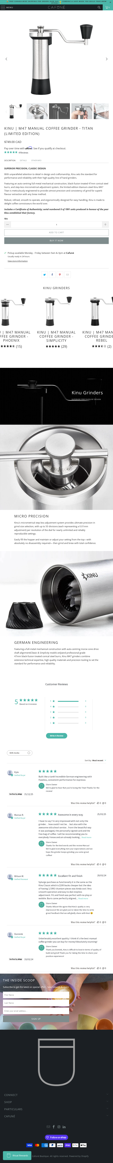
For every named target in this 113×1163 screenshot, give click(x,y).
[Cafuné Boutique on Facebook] (53, 1127)
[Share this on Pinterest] (60, 274)
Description (9, 160)
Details (23, 160)
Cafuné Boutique (40, 1156)
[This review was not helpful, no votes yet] (103, 803)
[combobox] (95, 760)
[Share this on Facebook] (52, 274)
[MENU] (1, 7)
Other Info (36, 160)
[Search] (99, 7)
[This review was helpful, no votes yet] (98, 803)
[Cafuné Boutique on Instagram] (59, 1127)
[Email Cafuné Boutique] (48, 1127)
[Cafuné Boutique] (56, 7)
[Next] (106, 59)
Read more (86, 837)
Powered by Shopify (79, 1156)
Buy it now (56, 240)
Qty (6, 218)
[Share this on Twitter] (44, 274)
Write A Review (56, 735)
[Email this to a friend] (67, 274)
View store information (18, 261)
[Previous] (6, 59)
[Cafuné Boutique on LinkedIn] (64, 1127)
